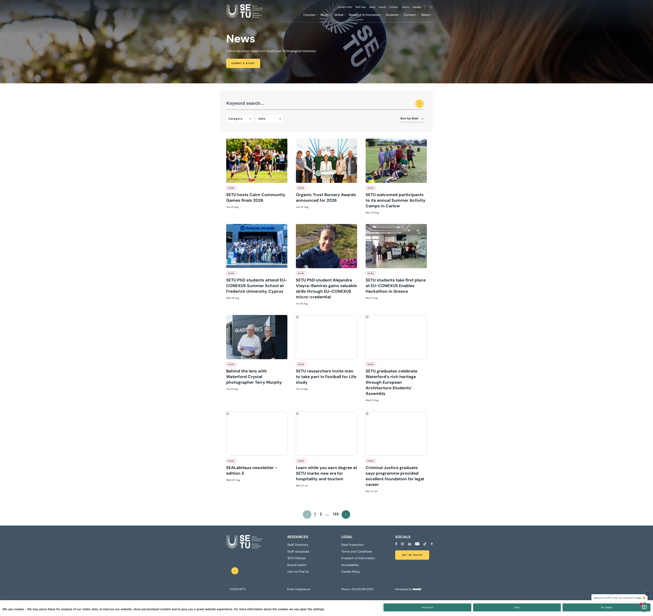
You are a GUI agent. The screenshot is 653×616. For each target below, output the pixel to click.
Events (382, 7)
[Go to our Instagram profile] (402, 543)
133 (336, 514)
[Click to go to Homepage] (245, 11)
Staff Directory (297, 545)
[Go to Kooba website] (417, 589)
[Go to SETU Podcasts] (431, 543)
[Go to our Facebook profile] (396, 543)
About (425, 15)
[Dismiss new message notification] (647, 594)
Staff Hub (360, 7)
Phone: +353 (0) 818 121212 (357, 589)
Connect (410, 15)
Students (392, 15)
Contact (393, 7)
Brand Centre (296, 565)
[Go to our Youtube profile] (417, 543)
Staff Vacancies (298, 552)
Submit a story (243, 63)
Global (338, 15)
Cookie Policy (350, 572)
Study (325, 15)
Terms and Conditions (356, 552)
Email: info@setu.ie (299, 589)
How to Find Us (298, 572)
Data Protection (352, 545)
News (372, 7)
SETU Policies (296, 558)
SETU (242, 589)
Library (405, 7)
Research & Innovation (364, 15)
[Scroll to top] (234, 570)
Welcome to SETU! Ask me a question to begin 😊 (619, 597)
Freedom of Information (358, 558)
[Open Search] (431, 7)
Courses (309, 15)
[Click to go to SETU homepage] (244, 542)
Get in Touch (412, 554)
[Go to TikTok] (424, 543)
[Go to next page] (346, 514)
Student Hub (345, 7)
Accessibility (350, 565)
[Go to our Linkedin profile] (409, 543)
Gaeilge (417, 7)
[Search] (419, 103)
